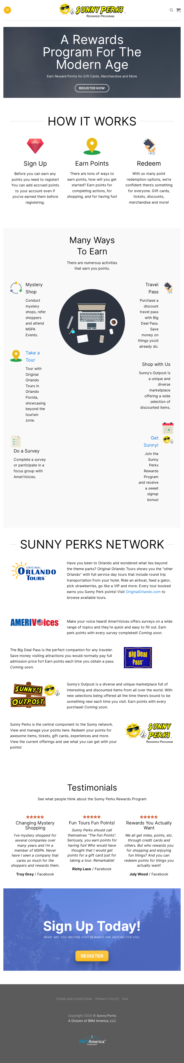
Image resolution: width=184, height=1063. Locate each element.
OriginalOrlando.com (143, 591)
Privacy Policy (107, 999)
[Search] (171, 10)
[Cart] (178, 10)
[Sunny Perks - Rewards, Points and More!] (92, 10)
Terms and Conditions (74, 999)
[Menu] (7, 10)
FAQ (125, 999)
